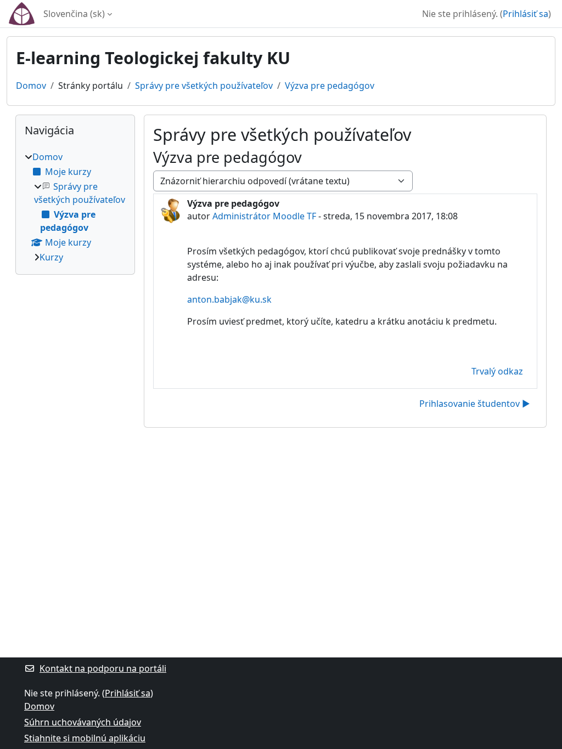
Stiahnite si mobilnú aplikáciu (84, 738)
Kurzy (51, 257)
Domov (31, 86)
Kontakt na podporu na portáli (103, 668)
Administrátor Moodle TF (264, 216)
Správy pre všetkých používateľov (204, 86)
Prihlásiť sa (525, 14)
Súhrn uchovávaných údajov (82, 722)
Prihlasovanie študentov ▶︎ (474, 404)
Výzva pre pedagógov (329, 86)
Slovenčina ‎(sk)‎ (74, 14)
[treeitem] (75, 207)
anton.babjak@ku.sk (229, 299)
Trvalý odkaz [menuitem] (497, 371)
